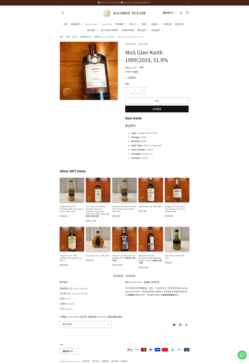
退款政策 (86, 361)
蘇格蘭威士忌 (86, 37)
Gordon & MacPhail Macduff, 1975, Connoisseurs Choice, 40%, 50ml (124, 209)
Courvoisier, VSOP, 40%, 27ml (175, 256)
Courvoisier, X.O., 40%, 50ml (98, 255)
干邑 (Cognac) (66, 309)
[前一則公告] (60, 2)
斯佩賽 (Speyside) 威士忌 (104, 37)
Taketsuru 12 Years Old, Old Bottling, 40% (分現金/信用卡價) (124, 258)
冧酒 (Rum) (65, 298)
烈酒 (68, 37)
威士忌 (75, 37)
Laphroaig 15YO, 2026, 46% (149, 206)
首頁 (61, 37)
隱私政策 (95, 361)
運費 (136, 72)
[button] (63, 13)
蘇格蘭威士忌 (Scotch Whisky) (73, 288)
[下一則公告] (188, 2)
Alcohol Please (74, 361)
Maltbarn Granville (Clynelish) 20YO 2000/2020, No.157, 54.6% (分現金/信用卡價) (150, 259)
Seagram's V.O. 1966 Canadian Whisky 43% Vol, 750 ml (71, 258)
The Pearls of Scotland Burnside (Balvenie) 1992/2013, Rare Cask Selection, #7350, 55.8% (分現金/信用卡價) (97, 211)
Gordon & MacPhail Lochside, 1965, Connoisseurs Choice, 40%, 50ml (72, 209)
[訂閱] (108, 324)
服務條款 (105, 361)
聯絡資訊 (124, 361)
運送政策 (114, 361)
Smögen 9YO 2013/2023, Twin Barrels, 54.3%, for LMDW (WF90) (175, 209)
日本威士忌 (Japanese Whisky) (74, 293)
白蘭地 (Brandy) (67, 303)
